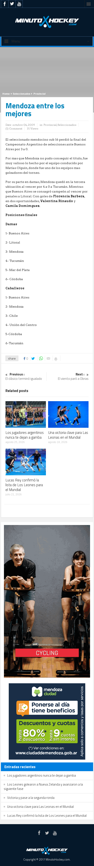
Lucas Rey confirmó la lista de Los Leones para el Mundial (24, 485)
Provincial (39, 94)
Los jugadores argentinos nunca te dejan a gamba (24, 435)
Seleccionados (21, 94)
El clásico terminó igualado (23, 376)
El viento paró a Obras (73, 376)
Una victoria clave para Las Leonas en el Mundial (68, 435)
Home (6, 94)
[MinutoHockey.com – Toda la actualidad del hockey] (47, 22)
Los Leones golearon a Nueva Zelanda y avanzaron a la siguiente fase (43, 786)
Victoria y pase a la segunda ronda (30, 797)
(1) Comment (13, 128)
